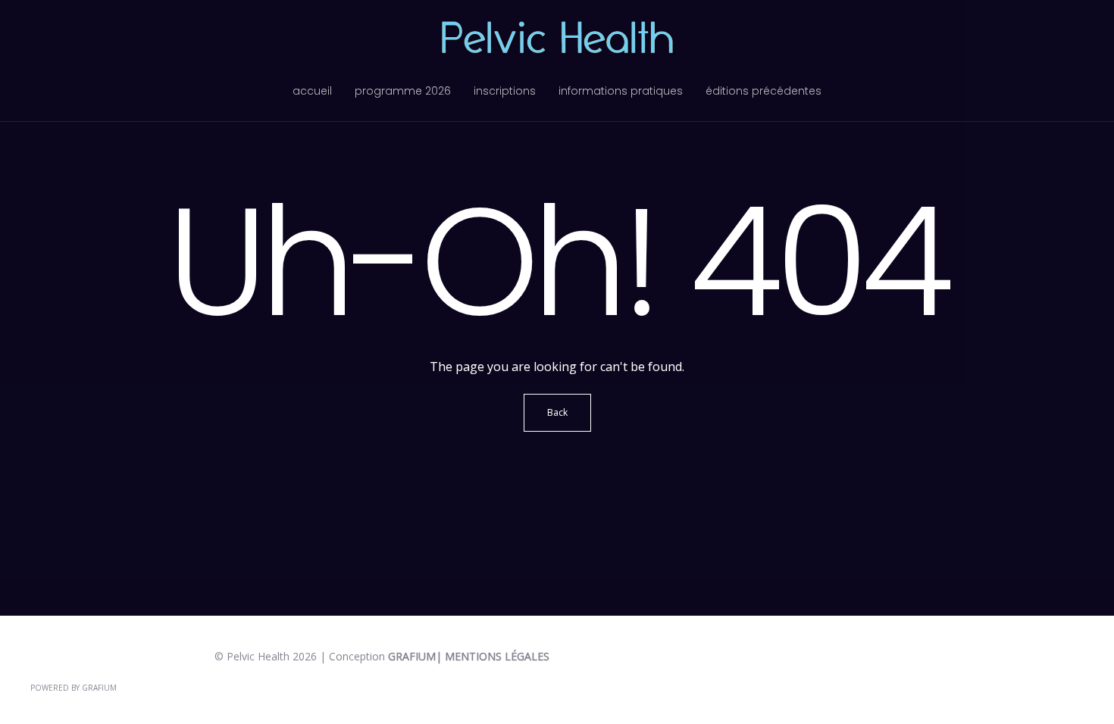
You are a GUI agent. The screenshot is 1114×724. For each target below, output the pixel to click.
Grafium (412, 656)
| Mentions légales (492, 656)
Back (557, 412)
